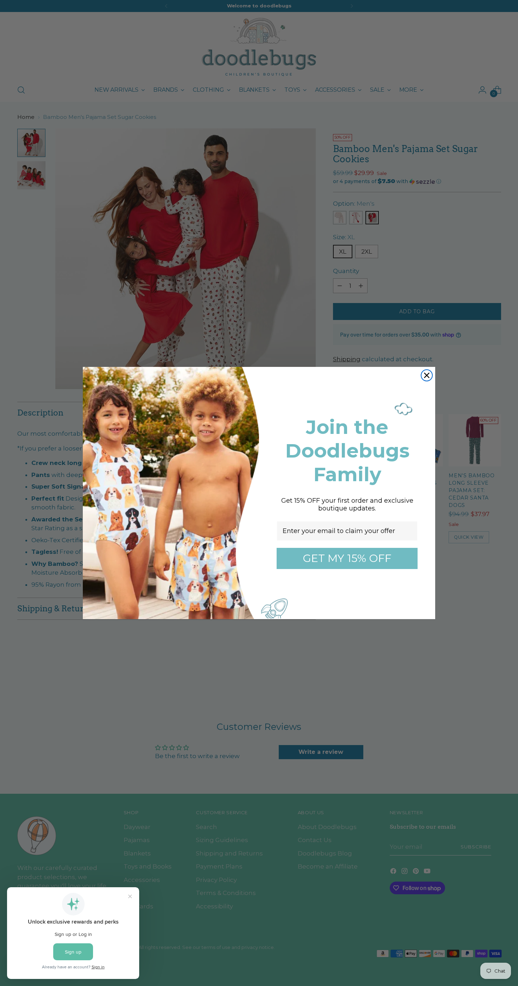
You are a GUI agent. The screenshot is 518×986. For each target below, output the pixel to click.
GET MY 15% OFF (347, 558)
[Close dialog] (426, 375)
